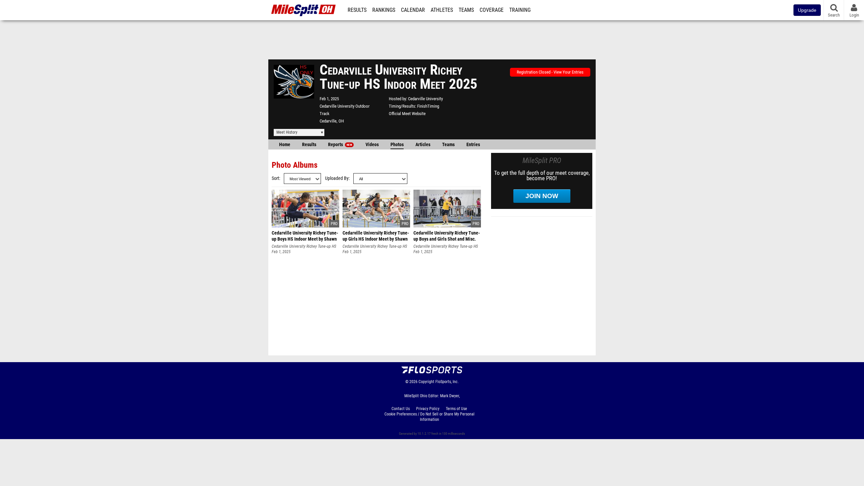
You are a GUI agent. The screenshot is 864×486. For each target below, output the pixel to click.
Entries (473, 144)
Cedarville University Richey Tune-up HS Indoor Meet (304, 246)
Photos (397, 144)
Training (520, 10)
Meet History (286, 132)
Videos (372, 144)
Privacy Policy (427, 408)
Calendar (413, 10)
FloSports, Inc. (447, 381)
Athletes (442, 10)
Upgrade (807, 10)
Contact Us (401, 408)
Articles (422, 144)
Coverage (492, 10)
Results (357, 10)
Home (284, 144)
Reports (340, 144)
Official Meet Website (407, 113)
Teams (466, 10)
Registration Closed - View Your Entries (550, 72)
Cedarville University (425, 98)
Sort (275, 178)
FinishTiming (428, 106)
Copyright (426, 381)
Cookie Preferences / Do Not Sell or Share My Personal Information (429, 417)
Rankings (383, 10)
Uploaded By (337, 178)
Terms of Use (456, 408)
